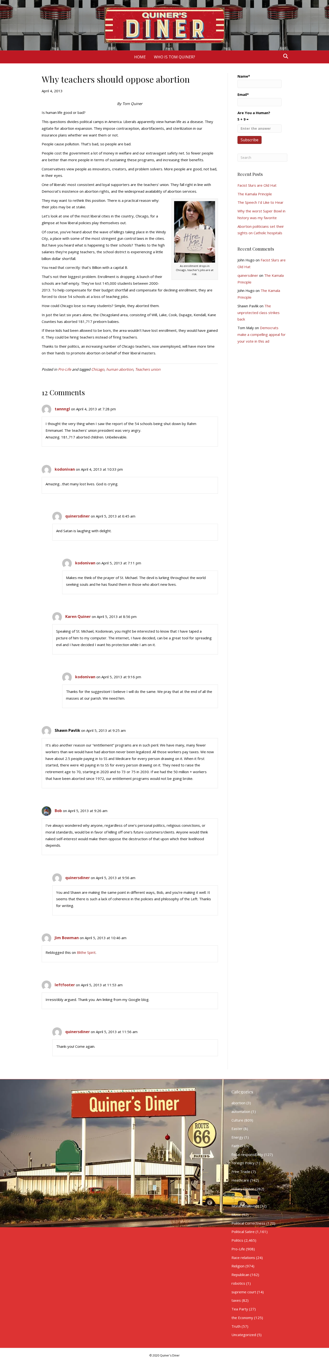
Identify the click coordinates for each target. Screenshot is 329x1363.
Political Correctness (248, 1223)
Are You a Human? (253, 116)
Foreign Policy (243, 1162)
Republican (240, 1274)
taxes (236, 1300)
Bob (58, 810)
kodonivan (65, 469)
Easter (237, 1128)
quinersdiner (77, 516)
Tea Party (239, 1309)
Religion (237, 1266)
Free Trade (240, 1171)
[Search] (284, 56)
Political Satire (243, 1231)
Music (236, 1214)
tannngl (62, 409)
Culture (237, 1120)
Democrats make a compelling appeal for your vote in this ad (261, 334)
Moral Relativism (245, 1205)
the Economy (242, 1317)
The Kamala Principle (254, 193)
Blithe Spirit (86, 952)
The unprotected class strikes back (258, 312)
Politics (237, 1240)
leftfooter (65, 984)
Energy (237, 1137)
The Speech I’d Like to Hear (260, 202)
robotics (238, 1283)
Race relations (243, 1257)
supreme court (243, 1291)
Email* (243, 94)
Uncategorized (243, 1334)
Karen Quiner (78, 616)
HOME (140, 57)
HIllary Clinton (242, 1188)
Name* (243, 76)
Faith (235, 1145)
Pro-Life (64, 369)
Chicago (97, 369)
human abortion (119, 369)
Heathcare (240, 1180)
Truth (236, 1326)
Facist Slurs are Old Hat (256, 185)
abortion (238, 1102)
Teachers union (147, 369)
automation (240, 1111)
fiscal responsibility (247, 1154)
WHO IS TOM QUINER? (174, 57)
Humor (237, 1197)
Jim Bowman (67, 937)
